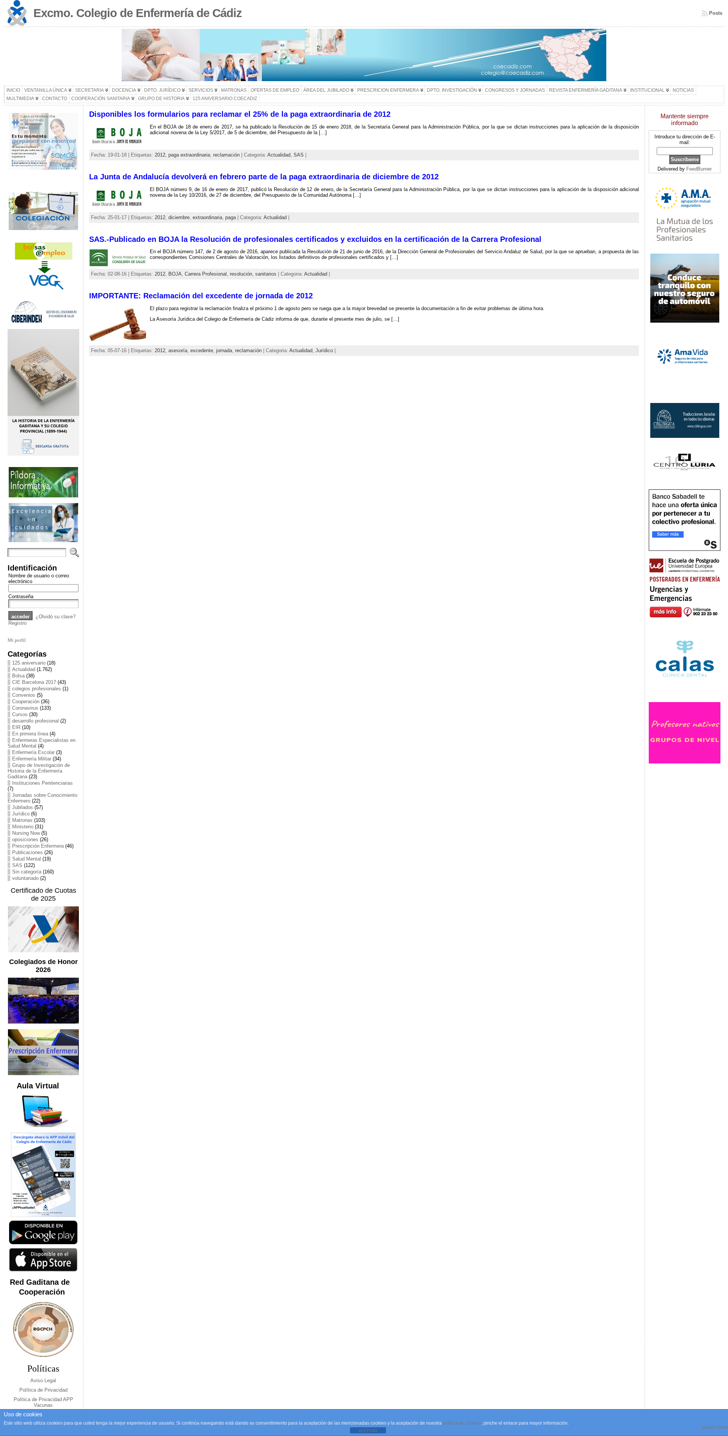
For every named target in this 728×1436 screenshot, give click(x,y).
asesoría (177, 350)
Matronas (22, 820)
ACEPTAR (367, 1430)
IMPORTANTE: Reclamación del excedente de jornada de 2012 (201, 296)
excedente (201, 350)
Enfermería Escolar (33, 752)
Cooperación (25, 701)
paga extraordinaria (189, 155)
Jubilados (22, 807)
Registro (17, 623)
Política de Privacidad (43, 1390)
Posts (715, 13)
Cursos (20, 714)
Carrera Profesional (206, 274)
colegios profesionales (36, 688)
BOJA (175, 274)
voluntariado (25, 878)
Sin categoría (26, 872)
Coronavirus (25, 708)
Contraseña (20, 596)
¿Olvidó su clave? (55, 616)
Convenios (23, 695)
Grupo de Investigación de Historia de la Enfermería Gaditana (39, 770)
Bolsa (18, 676)
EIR (16, 727)
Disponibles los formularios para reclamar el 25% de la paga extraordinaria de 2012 (240, 114)
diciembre (179, 217)
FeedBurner (699, 169)
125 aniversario (29, 663)
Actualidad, (280, 155)
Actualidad (23, 669)
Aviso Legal (43, 1380)
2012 (160, 155)
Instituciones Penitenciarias (42, 783)
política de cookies (462, 1423)
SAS (17, 865)
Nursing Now (26, 833)
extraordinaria (207, 217)
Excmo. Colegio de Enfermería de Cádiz (137, 13)
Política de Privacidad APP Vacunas (43, 1402)
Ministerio (22, 826)
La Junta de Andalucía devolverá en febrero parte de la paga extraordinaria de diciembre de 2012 (264, 176)
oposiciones (25, 839)
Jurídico (21, 814)
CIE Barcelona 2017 (34, 682)
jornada (224, 350)
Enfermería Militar (31, 759)
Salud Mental (26, 859)
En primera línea (30, 734)
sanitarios (265, 274)
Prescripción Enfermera (38, 846)
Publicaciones (27, 852)
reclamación (226, 155)
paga (230, 217)
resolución (241, 274)
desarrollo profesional (35, 721)
